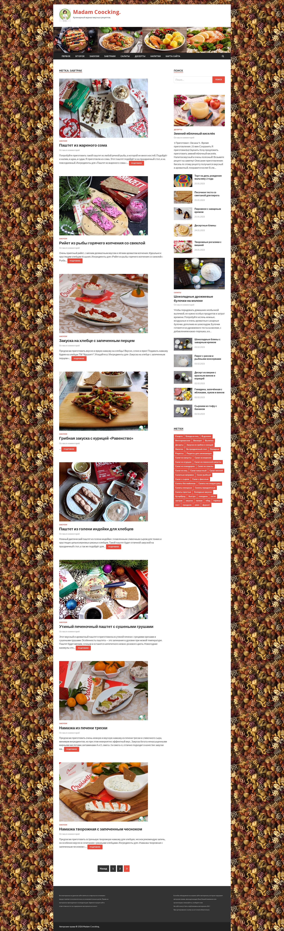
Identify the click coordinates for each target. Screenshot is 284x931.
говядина (203, 496)
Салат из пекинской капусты (208, 462)
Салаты (125, 56)
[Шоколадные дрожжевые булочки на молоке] (199, 289)
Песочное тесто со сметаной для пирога (207, 194)
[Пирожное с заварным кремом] (183, 219)
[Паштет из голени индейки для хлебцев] (113, 493)
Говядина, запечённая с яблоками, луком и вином (209, 391)
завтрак (179, 500)
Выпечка (209, 440)
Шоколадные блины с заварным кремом (207, 341)
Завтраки (110, 56)
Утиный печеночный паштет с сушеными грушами (106, 626)
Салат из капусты (183, 457)
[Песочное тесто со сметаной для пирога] (183, 202)
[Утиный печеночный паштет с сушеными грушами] (113, 590)
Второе (80, 56)
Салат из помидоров (185, 466)
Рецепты (179, 453)
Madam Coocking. (97, 12)
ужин (197, 505)
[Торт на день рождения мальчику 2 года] (183, 186)
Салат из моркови (203, 457)
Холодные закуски (203, 492)
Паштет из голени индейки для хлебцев (96, 528)
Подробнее (136, 163)
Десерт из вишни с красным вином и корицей (205, 375)
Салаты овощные (183, 488)
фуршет (206, 505)
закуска (189, 500)
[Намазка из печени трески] (113, 692)
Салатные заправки (184, 475)
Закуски (94, 56)
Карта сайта (173, 56)
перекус (217, 500)
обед (208, 500)
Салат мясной (216, 470)
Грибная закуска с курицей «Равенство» (96, 438)
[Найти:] (199, 79)
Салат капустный (198, 470)
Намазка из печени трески (83, 727)
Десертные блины (205, 225)
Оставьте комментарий (69, 150)
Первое (66, 56)
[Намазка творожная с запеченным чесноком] (113, 793)
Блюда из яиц (192, 436)
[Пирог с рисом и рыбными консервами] (183, 366)
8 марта (179, 436)
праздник (187, 505)
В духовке (206, 436)
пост (177, 505)
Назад (103, 868)
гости (213, 496)
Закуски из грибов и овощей (200, 445)
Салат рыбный (204, 475)
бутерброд (180, 496)
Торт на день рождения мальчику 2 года (208, 177)
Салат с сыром (182, 479)
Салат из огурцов (183, 462)
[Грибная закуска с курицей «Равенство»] (113, 402)
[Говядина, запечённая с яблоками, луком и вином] (183, 399)
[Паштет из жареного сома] (113, 109)
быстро (192, 496)
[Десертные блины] (183, 235)
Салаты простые (183, 492)
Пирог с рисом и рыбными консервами (208, 357)
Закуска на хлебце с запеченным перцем (97, 340)
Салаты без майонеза (185, 483)
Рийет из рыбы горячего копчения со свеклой (102, 243)
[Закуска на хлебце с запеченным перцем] (113, 304)
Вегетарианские (182, 440)
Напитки (155, 56)
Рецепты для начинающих (199, 453)
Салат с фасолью (200, 479)
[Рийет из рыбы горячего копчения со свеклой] (113, 207)
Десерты (140, 56)
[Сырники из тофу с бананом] (183, 416)
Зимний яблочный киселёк (194, 133)
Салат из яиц (181, 470)
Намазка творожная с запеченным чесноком (100, 829)
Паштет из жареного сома (83, 145)
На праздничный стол (196, 449)
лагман (199, 500)
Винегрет (197, 440)
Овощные (214, 449)
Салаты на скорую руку (210, 483)
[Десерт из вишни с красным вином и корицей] (183, 382)
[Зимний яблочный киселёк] (199, 126)
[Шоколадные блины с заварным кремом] (183, 349)
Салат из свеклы (205, 466)
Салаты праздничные (205, 488)
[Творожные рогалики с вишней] (183, 252)
